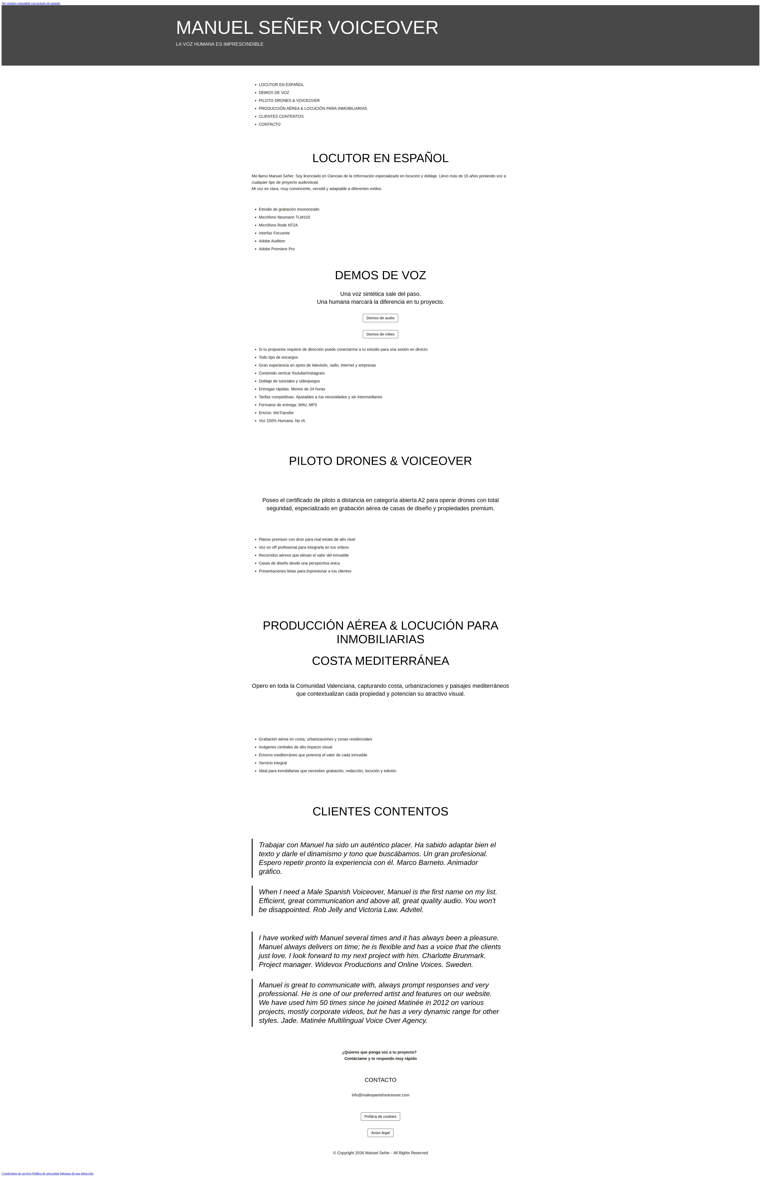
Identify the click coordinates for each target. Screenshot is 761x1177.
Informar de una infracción (76, 1173)
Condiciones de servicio (17, 1173)
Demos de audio (380, 318)
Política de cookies (380, 1116)
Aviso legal (380, 1133)
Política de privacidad (45, 1173)
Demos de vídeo (380, 334)
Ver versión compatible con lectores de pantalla (31, 3)
